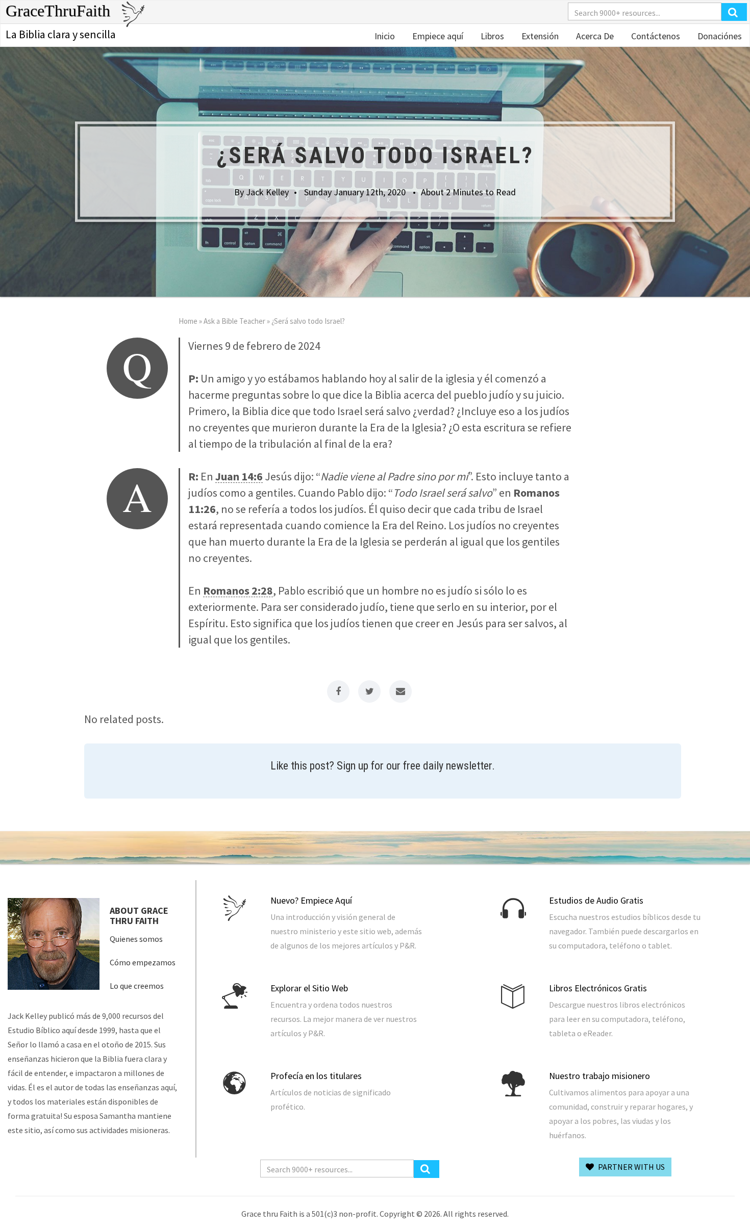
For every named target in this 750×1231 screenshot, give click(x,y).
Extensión (539, 36)
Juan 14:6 (239, 476)
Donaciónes (718, 36)
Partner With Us (630, 1167)
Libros (491, 36)
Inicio (384, 36)
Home (188, 321)
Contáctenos (654, 36)
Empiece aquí (436, 36)
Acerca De (594, 36)
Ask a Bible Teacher (234, 321)
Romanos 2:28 (238, 590)
